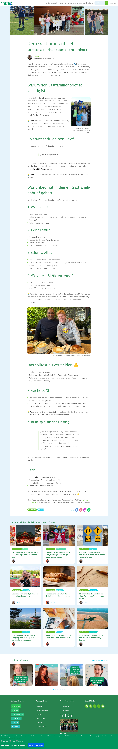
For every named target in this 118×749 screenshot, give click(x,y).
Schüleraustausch (51, 3)
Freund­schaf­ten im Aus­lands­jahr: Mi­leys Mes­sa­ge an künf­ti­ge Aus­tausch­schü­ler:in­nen (59, 554)
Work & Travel (82, 3)
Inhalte (13, 741)
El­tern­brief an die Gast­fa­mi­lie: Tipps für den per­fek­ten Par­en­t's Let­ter (92, 596)
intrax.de (39, 706)
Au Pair (61, 3)
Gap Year (40, 722)
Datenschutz (65, 706)
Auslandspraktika (42, 726)
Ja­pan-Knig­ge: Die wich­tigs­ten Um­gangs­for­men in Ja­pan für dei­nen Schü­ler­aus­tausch (24, 637)
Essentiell (5, 741)
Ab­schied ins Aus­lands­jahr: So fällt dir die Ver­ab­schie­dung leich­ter (91, 637)
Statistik (20, 741)
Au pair (39, 714)
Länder (90, 3)
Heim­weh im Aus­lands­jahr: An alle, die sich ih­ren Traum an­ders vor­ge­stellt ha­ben (92, 554)
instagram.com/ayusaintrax (100, 660)
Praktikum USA (70, 3)
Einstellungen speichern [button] (19, 745)
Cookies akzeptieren (36, 745)
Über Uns (113, 3)
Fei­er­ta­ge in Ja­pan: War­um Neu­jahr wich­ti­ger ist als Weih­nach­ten (25, 554)
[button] (53, 689)
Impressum (65, 710)
